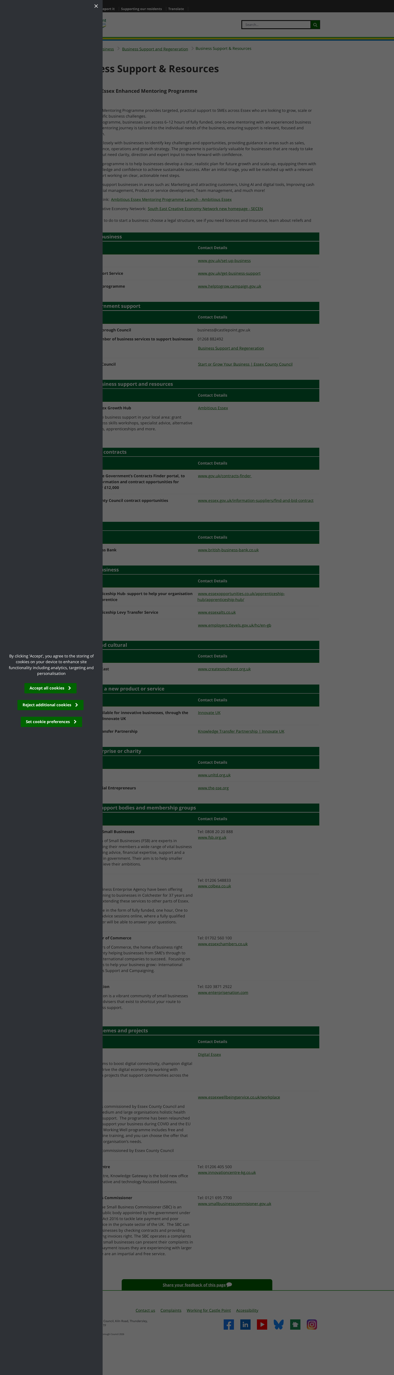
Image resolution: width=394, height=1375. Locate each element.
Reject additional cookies (47, 705)
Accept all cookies (47, 688)
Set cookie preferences (48, 721)
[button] (96, 6)
